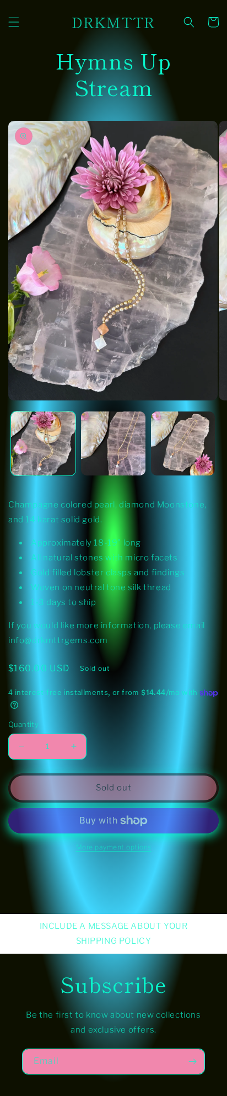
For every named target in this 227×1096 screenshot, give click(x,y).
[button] (14, 22)
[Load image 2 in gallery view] (113, 443)
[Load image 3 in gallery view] (183, 443)
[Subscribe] (192, 1061)
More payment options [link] (114, 847)
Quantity (23, 724)
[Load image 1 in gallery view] (43, 443)
